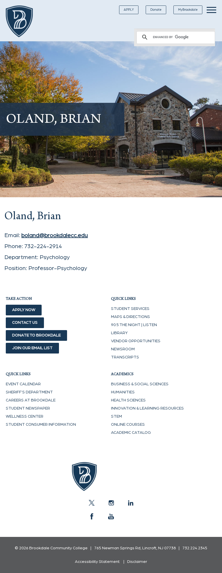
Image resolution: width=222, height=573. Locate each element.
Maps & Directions (130, 317)
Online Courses (128, 425)
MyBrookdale (188, 9)
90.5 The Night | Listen (134, 325)
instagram (111, 503)
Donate (156, 9)
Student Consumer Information (41, 425)
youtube (111, 516)
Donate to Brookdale (36, 335)
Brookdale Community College (24, 21)
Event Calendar (23, 384)
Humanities (123, 392)
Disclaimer (137, 562)
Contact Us (25, 323)
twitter (91, 503)
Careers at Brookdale (31, 400)
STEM (116, 416)
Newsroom (123, 349)
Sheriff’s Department (29, 392)
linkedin (130, 503)
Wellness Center (24, 416)
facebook (91, 516)
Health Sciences (128, 400)
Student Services (130, 309)
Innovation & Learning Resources (147, 408)
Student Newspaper (28, 408)
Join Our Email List (32, 348)
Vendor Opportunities (135, 341)
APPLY (129, 9)
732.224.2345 (194, 548)
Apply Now (23, 310)
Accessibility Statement (97, 562)
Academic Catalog (131, 433)
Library (119, 333)
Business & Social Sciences (140, 384)
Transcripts (125, 357)
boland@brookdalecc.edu (54, 235)
